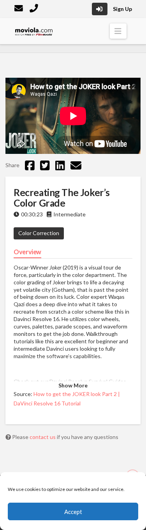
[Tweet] (45, 165)
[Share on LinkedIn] (60, 165)
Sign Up (122, 8)
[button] (118, 31)
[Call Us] (35, 9)
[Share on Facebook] (30, 165)
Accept (73, 511)
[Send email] (75, 165)
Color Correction (38, 233)
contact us (43, 437)
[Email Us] (19, 9)
